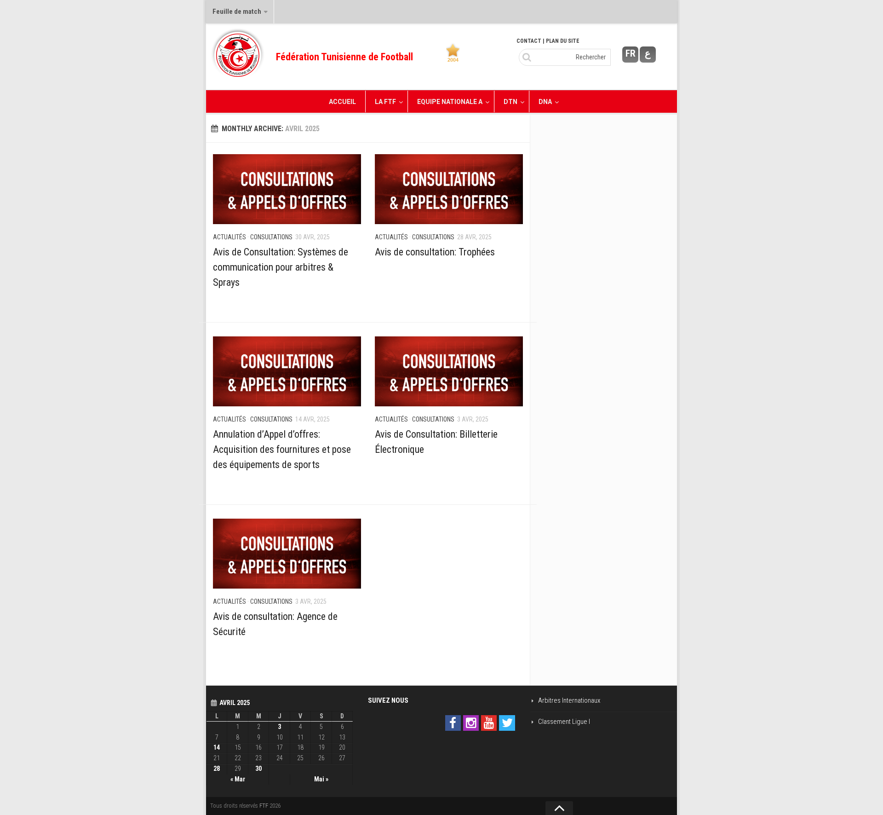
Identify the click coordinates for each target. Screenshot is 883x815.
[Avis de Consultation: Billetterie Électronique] (449, 371)
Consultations (271, 237)
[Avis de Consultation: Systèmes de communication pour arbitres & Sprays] (287, 189)
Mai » (321, 779)
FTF (263, 805)
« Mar (237, 779)
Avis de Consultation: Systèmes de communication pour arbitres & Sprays (280, 267)
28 (216, 768)
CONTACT (528, 41)
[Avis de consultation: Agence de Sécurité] (287, 554)
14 (216, 747)
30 (258, 768)
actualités (229, 237)
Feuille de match (236, 11)
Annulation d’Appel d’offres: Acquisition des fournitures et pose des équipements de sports (282, 449)
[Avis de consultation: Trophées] (449, 189)
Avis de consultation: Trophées (435, 252)
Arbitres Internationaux (569, 700)
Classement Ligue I (564, 721)
